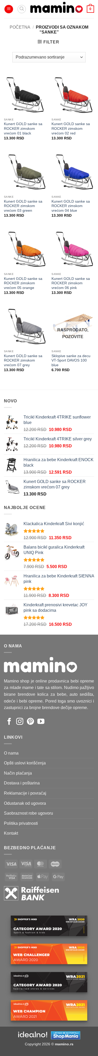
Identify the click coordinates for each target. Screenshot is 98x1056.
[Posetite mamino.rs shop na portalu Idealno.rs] (32, 1035)
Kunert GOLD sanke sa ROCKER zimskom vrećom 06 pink (70, 283)
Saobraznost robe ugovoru (28, 813)
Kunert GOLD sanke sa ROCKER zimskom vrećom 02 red (70, 128)
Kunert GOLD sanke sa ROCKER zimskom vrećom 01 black (23, 128)
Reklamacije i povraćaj (25, 793)
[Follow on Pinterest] (30, 722)
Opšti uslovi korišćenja (25, 763)
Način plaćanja (18, 773)
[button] (8, 9)
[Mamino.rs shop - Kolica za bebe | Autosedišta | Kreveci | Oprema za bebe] (56, 9)
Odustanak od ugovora (25, 803)
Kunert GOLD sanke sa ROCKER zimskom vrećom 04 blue (70, 206)
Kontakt (11, 833)
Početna (20, 27)
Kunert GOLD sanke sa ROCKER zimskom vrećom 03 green (23, 206)
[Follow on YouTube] (40, 722)
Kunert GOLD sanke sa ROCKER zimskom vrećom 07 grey (23, 360)
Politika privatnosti (21, 823)
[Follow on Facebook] (9, 722)
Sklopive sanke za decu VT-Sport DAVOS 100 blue (70, 360)
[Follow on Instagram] (19, 722)
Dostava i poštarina (22, 783)
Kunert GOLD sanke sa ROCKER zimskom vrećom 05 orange (23, 283)
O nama (11, 753)
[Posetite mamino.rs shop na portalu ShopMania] (65, 1035)
